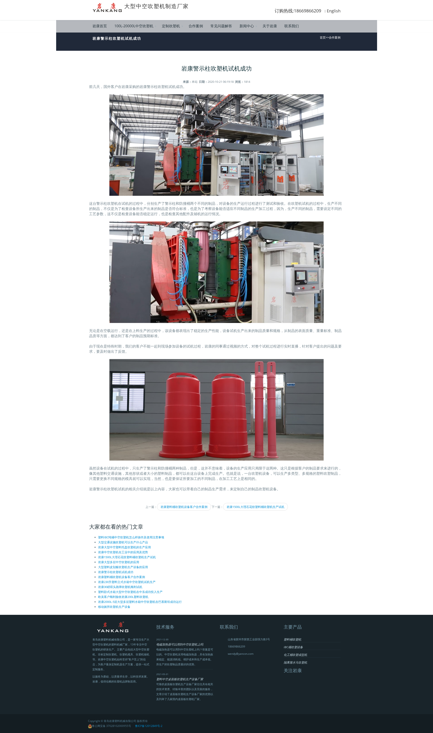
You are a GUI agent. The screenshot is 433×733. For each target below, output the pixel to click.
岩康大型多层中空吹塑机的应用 (118, 562)
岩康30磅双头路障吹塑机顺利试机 (120, 587)
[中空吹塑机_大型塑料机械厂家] (108, 7)
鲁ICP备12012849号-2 (148, 726)
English (334, 11)
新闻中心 (247, 25)
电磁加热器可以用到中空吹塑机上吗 (179, 644)
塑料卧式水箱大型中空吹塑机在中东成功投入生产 (130, 592)
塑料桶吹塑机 (292, 639)
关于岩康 (270, 25)
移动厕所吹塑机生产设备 (114, 607)
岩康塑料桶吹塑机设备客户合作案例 (184, 507)
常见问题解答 (221, 25)
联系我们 (291, 25)
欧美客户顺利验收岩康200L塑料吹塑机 (123, 597)
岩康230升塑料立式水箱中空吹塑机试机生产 (127, 582)
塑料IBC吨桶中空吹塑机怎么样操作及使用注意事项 (131, 537)
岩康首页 (99, 25)
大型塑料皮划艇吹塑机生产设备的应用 (123, 567)
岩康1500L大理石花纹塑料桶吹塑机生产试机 (255, 507)
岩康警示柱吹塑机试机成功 (115, 572)
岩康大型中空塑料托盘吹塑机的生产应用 (124, 547)
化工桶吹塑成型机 (295, 655)
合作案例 (196, 25)
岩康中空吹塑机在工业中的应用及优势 (123, 552)
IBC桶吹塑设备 (293, 647)
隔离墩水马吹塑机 (295, 662)
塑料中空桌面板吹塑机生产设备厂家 (179, 679)
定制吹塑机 (171, 25)
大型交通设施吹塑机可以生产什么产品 (123, 542)
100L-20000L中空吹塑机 (133, 25)
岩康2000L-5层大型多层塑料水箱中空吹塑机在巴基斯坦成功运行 (140, 602)
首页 (323, 37)
